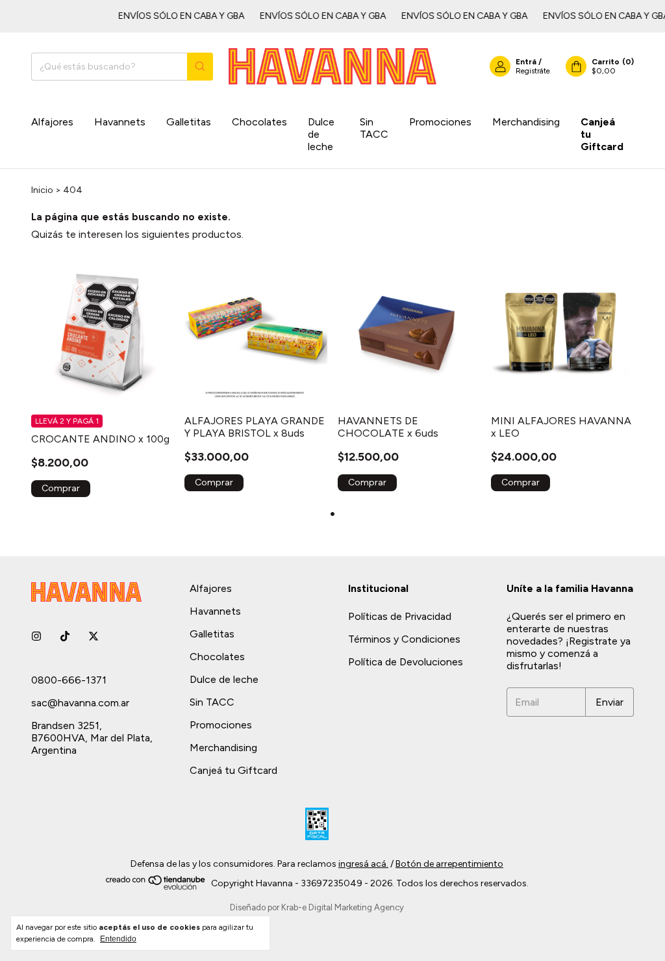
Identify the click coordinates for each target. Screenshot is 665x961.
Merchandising (526, 122)
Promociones (440, 122)
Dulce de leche (321, 134)
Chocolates (259, 122)
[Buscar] (200, 67)
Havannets (119, 122)
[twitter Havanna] (93, 636)
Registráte (533, 70)
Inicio (42, 190)
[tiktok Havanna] (65, 636)
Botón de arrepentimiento (449, 863)
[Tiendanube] (156, 887)
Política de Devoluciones (405, 662)
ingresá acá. (363, 863)
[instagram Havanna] (36, 636)
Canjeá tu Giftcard (602, 134)
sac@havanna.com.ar (80, 703)
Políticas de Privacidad (399, 616)
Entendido (118, 938)
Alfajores (52, 122)
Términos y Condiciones (404, 639)
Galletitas (188, 122)
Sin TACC (374, 128)
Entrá (526, 61)
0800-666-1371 (69, 680)
